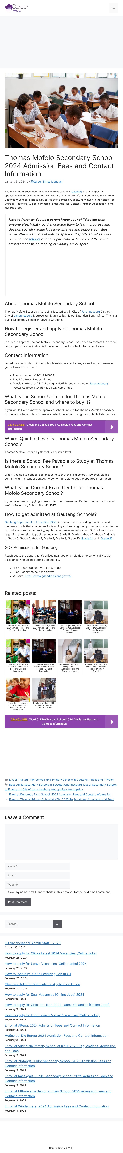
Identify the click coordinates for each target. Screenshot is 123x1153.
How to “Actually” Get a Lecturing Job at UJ (38, 974)
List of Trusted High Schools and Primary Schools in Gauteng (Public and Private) (61, 779)
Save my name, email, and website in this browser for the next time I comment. (59, 892)
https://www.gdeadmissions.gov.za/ (48, 576)
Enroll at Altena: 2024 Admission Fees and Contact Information (52, 1025)
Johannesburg (90, 311)
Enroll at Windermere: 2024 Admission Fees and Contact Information (57, 1106)
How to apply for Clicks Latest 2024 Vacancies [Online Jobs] (51, 953)
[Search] (57, 924)
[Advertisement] (61, 42)
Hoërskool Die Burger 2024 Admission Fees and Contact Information (56, 1036)
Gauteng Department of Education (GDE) (31, 522)
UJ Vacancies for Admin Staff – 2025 (33, 943)
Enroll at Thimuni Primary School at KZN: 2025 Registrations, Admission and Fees (61, 799)
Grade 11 (87, 538)
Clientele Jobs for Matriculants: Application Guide (42, 984)
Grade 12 (106, 538)
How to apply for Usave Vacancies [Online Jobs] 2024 (46, 964)
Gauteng (76, 191)
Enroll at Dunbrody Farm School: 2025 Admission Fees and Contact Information (60, 794)
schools (34, 239)
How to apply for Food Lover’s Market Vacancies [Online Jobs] (52, 1015)
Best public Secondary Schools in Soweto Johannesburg (45, 784)
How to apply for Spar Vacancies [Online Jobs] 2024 (44, 994)
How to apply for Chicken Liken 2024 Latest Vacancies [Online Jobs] (57, 1005)
